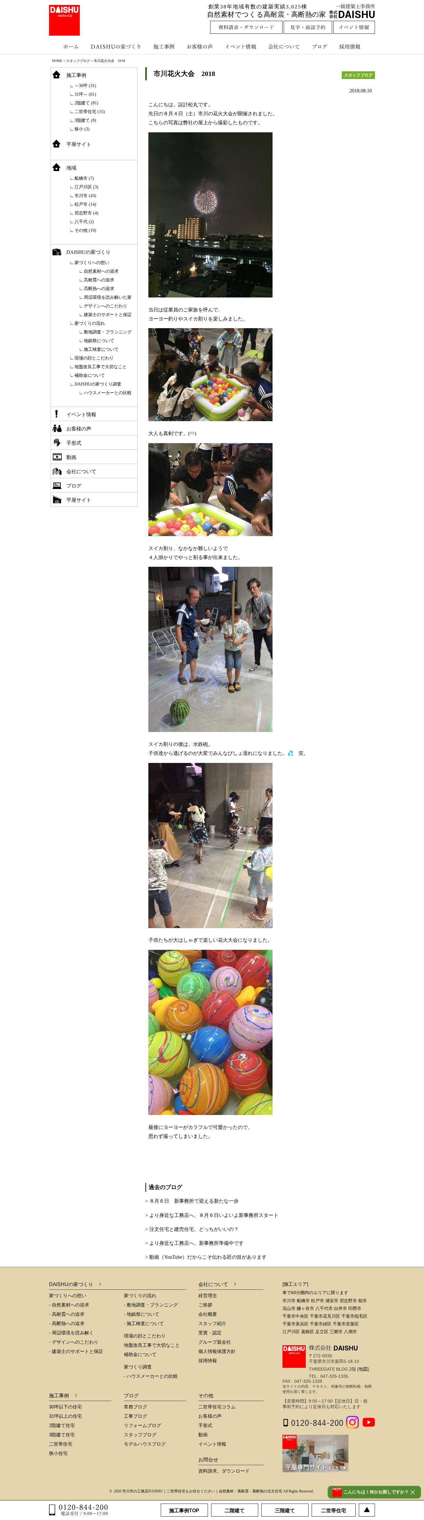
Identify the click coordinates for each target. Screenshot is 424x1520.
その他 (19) (85, 230)
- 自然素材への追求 (69, 1304)
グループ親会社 (214, 1342)
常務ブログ (135, 1406)
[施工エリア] (295, 1284)
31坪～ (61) (85, 94)
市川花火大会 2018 (184, 73)
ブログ (321, 46)
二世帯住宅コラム (217, 1406)
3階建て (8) (85, 120)
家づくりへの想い (91, 262)
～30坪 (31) (85, 85)
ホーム (67, 46)
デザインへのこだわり (105, 306)
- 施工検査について (144, 1323)
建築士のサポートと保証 (108, 314)
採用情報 (354, 46)
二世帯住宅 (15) (89, 111)
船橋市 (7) (84, 178)
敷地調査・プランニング (108, 332)
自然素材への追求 (101, 271)
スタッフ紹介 (212, 1323)
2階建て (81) (86, 103)
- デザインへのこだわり (73, 1342)
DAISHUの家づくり (116, 46)
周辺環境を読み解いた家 (108, 297)
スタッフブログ (78, 61)
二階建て (235, 1510)
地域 (71, 167)
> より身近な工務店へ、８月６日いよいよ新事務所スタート (211, 1215)
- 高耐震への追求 (66, 1314)
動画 (71, 457)
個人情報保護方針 (217, 1351)
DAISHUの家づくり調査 (97, 384)
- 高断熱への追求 (66, 1323)
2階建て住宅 (62, 1425)
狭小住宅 (58, 1453)
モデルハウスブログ (145, 1444)
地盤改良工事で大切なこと (100, 366)
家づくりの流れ (89, 323)
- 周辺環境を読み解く (71, 1332)
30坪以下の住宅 (65, 1406)
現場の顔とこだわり (94, 358)
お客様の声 (201, 46)
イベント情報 (240, 46)
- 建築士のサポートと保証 (76, 1351)
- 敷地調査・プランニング (151, 1304)
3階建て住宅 (62, 1434)
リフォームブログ (142, 1425)
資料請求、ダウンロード (224, 1471)
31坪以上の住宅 (65, 1416)
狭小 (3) (82, 129)
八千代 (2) (84, 221)
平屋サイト (78, 144)
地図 (363, 1369)
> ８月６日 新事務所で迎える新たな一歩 (192, 1201)
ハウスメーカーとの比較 (108, 392)
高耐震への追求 (99, 280)
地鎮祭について (99, 340)
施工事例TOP (184, 1510)
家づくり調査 (138, 1366)
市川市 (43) (85, 195)
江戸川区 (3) (86, 187)
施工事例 (165, 46)
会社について (283, 46)
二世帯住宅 (60, 1444)
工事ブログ (135, 1416)
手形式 (73, 443)
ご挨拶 (205, 1304)
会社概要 (207, 1314)
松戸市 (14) (85, 204)
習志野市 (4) (86, 213)
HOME (57, 61)
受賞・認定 (210, 1332)
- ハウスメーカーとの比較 (151, 1376)
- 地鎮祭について (141, 1314)
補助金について (89, 375)
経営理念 (207, 1295)
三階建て (285, 1510)
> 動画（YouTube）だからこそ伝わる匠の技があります (206, 1257)
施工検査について (101, 349)
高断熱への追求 (99, 288)
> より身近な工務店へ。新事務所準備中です (194, 1243)
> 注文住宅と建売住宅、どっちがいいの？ (192, 1229)
